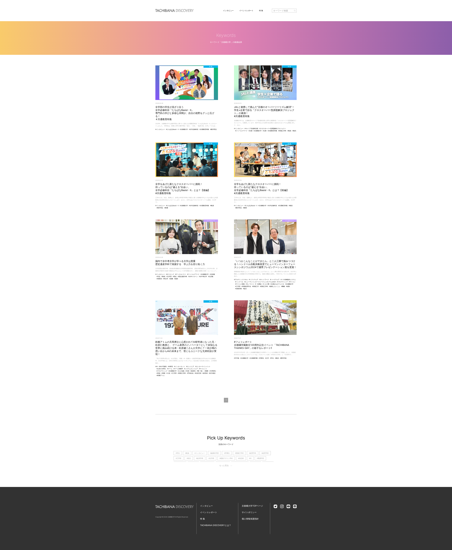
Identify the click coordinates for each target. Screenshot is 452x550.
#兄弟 (187, 371)
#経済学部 (199, 458)
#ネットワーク (264, 279)
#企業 (264, 131)
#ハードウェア (274, 279)
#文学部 (169, 276)
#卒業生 (261, 358)
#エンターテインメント (202, 366)
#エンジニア (190, 366)
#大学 (267, 358)
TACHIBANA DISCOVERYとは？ (215, 525)
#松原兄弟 (198, 373)
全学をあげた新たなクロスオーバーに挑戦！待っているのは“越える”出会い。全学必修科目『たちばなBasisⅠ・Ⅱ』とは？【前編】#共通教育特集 (261, 189)
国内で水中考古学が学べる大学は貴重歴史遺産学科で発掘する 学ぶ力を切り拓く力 (180, 263)
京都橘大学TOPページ (252, 506)
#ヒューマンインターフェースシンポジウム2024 (260, 282)
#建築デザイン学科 (226, 458)
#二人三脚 (266, 284)
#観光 (294, 131)
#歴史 (175, 276)
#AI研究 (170, 366)
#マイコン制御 (240, 284)
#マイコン (292, 282)
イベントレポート (246, 10)
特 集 (261, 10)
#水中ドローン (193, 276)
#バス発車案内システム (288, 279)
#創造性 (193, 371)
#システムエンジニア (191, 369)
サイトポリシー (249, 512)
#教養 (166, 208)
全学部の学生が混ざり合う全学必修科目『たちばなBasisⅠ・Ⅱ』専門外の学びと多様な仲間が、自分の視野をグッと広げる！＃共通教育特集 (184, 113)
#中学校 (236, 358)
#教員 (289, 131)
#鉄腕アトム (161, 375)
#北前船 (212, 274)
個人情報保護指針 (250, 519)
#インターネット (179, 366)
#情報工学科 (282, 131)
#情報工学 (255, 286)
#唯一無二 (200, 371)
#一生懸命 (258, 284)
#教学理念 (213, 129)
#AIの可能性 (163, 366)
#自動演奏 (238, 288)
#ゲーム (169, 369)
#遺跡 (176, 279)
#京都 (250, 131)
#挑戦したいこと (274, 286)
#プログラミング (282, 282)
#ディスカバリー (180, 274)
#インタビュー (160, 129)
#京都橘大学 (184, 129)
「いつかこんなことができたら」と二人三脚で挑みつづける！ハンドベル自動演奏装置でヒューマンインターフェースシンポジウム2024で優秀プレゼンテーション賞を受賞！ (265, 264)
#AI (156, 366)
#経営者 (205, 373)
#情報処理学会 (246, 286)
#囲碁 (206, 371)
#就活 (189, 458)
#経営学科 (252, 453)
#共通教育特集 (204, 129)
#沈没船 (210, 276)
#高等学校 (283, 358)
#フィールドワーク (241, 131)
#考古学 (165, 279)
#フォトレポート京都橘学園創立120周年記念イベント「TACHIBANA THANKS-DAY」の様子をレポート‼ (261, 345)
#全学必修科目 (193, 129)
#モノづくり (250, 284)
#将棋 (163, 373)
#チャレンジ (203, 369)
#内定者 (241, 458)
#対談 (158, 373)
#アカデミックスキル (241, 279)
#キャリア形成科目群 (251, 128)
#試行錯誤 (212, 373)
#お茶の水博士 (161, 369)
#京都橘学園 (254, 358)
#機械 (283, 286)
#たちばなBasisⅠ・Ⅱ (172, 129)
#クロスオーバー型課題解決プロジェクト (272, 128)
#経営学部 (265, 453)
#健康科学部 (214, 453)
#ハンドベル (239, 282)
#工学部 (237, 286)
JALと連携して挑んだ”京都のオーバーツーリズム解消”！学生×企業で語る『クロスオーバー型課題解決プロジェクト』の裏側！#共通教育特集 (264, 112)
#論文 (245, 288)
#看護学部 (260, 458)
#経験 (288, 286)
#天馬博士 (213, 371)
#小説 (168, 373)
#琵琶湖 (159, 279)
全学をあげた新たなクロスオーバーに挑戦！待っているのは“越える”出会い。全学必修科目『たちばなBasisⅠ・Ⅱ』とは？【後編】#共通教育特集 (182, 189)
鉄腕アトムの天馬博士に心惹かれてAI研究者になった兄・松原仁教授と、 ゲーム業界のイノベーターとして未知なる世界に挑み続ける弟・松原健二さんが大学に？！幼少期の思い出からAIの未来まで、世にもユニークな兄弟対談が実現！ (186, 348)
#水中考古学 (203, 276)
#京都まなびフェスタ (277, 284)
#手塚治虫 (190, 373)
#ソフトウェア (253, 279)
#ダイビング (170, 274)
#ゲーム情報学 (178, 369)
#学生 (158, 276)
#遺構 (171, 279)
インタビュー (228, 10)
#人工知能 (181, 371)
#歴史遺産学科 (182, 276)
